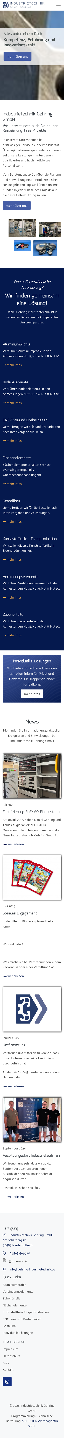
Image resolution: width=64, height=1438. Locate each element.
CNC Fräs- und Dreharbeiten (22, 1319)
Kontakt (8, 1369)
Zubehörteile (11, 1298)
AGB (6, 1362)
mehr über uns (17, 56)
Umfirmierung (14, 1045)
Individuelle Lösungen (18, 1332)
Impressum (10, 1349)
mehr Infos (14, 364)
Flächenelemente (15, 1305)
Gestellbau (10, 1325)
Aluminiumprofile (14, 1284)
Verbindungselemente (18, 1291)
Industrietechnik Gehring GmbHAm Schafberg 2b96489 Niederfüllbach (28, 1240)
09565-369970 (19, 1253)
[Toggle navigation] (58, 5)
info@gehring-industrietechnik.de (32, 1269)
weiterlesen (15, 844)
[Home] (24, 5)
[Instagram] (7, 1381)
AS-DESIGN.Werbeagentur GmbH (40, 1423)
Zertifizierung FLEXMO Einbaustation (32, 812)
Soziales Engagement (20, 913)
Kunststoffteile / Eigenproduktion (26, 1312)
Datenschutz (11, 1356)
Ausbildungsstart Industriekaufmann (32, 1155)
